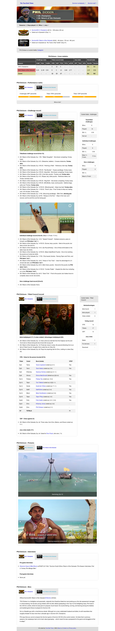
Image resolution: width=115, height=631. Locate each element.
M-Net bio (48, 598)
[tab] (26, 87)
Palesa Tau (39, 379)
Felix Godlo (39, 400)
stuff (92, 3)
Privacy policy (72, 628)
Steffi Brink (39, 389)
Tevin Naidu (39, 368)
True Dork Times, (50, 628)
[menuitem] (78, 3)
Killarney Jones (40, 404)
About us (60, 628)
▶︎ (95, 475)
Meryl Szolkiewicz (41, 393)
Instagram (40, 50)
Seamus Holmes (41, 372)
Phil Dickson (40, 407)
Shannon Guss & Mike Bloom (28, 566)
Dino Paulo (49, 433)
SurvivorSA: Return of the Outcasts (42, 40)
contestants (78, 3)
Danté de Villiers (41, 386)
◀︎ (21, 475)
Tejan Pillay (39, 397)
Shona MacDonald (41, 375)
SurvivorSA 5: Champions (39, 30)
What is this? (57, 102)
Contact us (65, 628)
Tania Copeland (40, 365)
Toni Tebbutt (39, 382)
